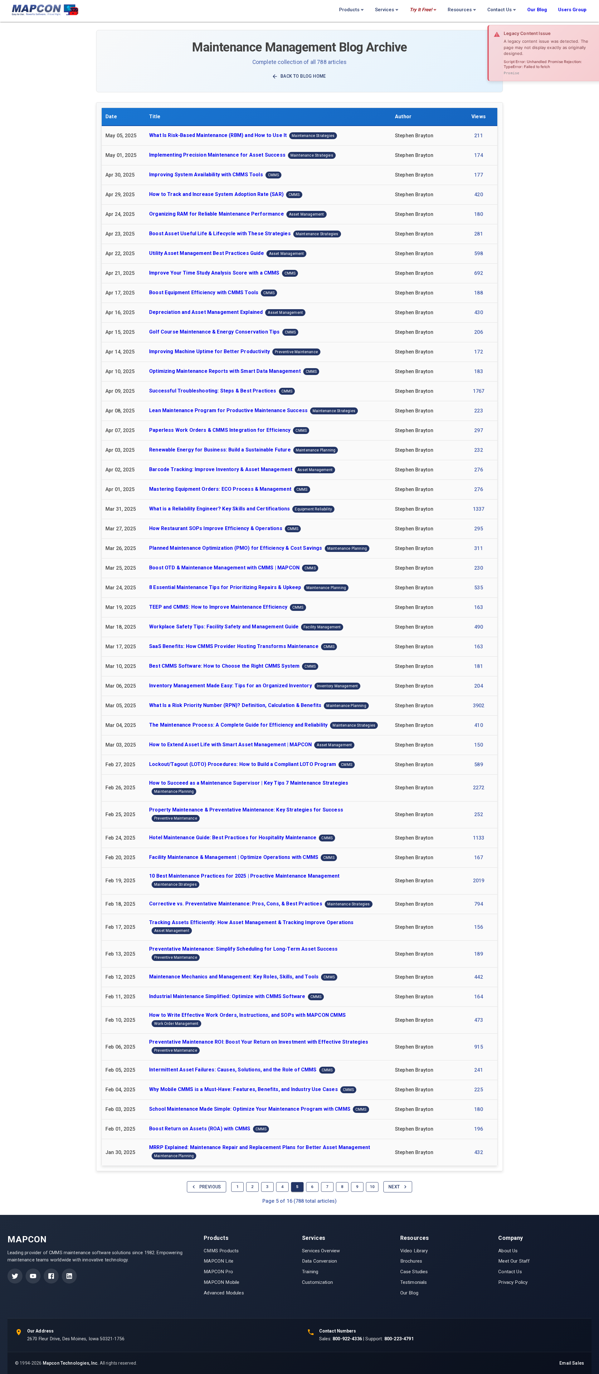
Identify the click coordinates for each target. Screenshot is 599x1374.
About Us (508, 1251)
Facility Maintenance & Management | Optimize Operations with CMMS (233, 857)
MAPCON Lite (218, 1261)
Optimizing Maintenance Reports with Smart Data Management (225, 371)
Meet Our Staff (514, 1261)
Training (310, 1271)
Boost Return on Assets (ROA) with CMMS (200, 1129)
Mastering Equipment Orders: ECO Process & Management (220, 489)
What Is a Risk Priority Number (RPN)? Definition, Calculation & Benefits (235, 705)
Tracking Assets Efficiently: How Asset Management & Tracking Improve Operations (251, 922)
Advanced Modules (224, 1293)
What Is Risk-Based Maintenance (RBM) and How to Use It (218, 135)
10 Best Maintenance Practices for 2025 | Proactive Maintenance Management (244, 876)
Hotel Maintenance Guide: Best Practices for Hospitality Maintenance (232, 837)
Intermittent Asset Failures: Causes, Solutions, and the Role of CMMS (233, 1070)
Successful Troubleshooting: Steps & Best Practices (212, 391)
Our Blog (409, 1293)
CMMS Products (221, 1251)
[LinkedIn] (69, 1276)
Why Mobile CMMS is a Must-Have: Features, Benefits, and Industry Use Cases (243, 1089)
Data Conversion (319, 1261)
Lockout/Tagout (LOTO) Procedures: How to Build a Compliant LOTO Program (242, 764)
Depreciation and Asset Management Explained (206, 312)
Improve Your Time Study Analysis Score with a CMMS (214, 273)
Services (384, 9)
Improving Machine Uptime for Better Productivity (209, 351)
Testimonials (413, 1282)
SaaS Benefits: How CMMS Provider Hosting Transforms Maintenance (234, 646)
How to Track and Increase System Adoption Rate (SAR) (216, 194)
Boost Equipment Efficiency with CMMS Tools (203, 292)
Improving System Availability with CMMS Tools (206, 175)
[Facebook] (51, 1276)
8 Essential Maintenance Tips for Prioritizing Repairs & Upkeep (225, 587)
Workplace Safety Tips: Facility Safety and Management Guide (224, 627)
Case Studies (414, 1271)
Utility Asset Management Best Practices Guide (206, 253)
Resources (460, 9)
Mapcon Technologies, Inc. (71, 1363)
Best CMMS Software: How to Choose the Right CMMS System (224, 666)
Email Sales (571, 1363)
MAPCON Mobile (221, 1282)
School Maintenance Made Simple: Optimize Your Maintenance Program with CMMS (249, 1109)
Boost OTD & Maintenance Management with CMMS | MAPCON (224, 568)
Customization (317, 1282)
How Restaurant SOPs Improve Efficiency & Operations (215, 528)
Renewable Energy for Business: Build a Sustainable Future (220, 450)
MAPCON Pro (218, 1271)
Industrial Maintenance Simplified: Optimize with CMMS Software (227, 997)
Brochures (411, 1261)
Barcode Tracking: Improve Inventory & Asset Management (220, 469)
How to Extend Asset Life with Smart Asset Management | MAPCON (230, 745)
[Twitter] (14, 1276)
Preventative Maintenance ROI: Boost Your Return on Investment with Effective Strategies (258, 1042)
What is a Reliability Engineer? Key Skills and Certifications (219, 509)
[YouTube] (33, 1276)
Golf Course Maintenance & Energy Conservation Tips (214, 332)
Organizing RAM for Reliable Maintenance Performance (216, 214)
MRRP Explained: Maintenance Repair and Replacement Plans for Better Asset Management (259, 1147)
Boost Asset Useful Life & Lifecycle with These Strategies (220, 233)
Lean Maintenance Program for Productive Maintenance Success (228, 410)
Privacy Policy (513, 1282)
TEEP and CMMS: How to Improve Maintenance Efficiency (218, 607)
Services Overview (321, 1251)
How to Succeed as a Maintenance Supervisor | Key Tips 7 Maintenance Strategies (248, 783)
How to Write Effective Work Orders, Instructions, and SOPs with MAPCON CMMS (247, 1015)
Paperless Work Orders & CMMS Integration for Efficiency (219, 430)
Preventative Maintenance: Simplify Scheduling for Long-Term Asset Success (243, 949)
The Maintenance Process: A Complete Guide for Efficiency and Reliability (238, 725)
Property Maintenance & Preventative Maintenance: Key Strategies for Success (246, 810)
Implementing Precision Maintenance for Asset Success (217, 155)
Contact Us (499, 9)
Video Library (414, 1251)
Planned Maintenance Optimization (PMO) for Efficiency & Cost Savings (235, 548)
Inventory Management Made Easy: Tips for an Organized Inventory (230, 686)
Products (349, 9)
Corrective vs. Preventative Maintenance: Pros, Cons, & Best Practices (235, 904)
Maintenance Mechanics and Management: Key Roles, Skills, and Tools (234, 977)
